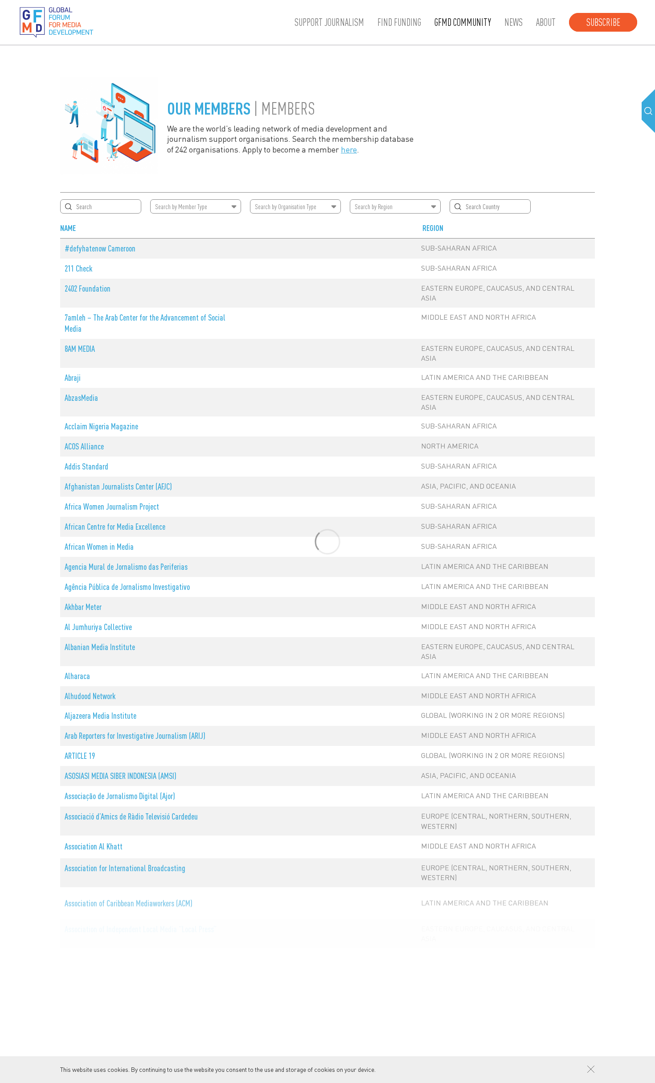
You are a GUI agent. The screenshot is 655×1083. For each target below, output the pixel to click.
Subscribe (603, 22)
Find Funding (399, 22)
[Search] (648, 111)
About (546, 22)
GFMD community (462, 22)
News (513, 22)
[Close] (591, 1069)
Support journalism (329, 22)
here (349, 149)
